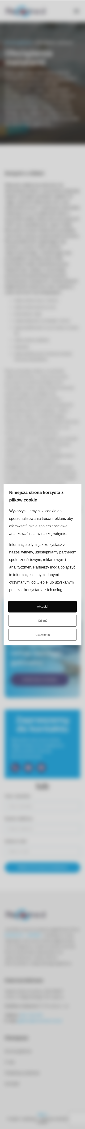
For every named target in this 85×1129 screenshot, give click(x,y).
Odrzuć (42, 620)
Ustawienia (42, 634)
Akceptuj (42, 606)
